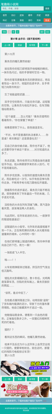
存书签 (32, 45)
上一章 (7, 45)
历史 (39, 15)
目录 (20, 45)
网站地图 (26, 410)
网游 (47, 15)
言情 (13, 20)
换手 (42, 32)
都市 (30, 15)
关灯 (47, 32)
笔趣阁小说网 (9, 4)
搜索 (47, 8)
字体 (4, 32)
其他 (22, 20)
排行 (30, 20)
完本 (39, 20)
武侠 (22, 15)
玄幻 (13, 15)
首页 (5, 15)
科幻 (5, 20)
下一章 (45, 45)
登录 (47, 20)
